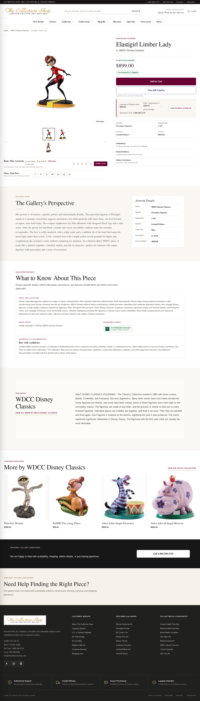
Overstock (146, 21)
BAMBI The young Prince (67, 523)
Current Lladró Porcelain (169, 624)
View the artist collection (182, 468)
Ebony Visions (121, 641)
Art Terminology (78, 637)
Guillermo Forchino (123, 645)
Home (6, 31)
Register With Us (78, 645)
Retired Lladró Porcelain (169, 628)
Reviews (117, 21)
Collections (84, 21)
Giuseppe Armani (123, 628)
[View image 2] (49, 148)
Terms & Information (155, 695)
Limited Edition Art (123, 649)
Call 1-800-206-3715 (163, 554)
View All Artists (122, 654)
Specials (131, 21)
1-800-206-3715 (153, 2)
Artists (52, 21)
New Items (38, 21)
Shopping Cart (77, 654)
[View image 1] (49, 134)
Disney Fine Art (122, 637)
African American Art (124, 624)
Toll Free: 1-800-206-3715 (14, 648)
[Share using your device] (63, 174)
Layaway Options (79, 628)
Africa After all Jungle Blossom (166, 523)
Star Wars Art (165, 637)
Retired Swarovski (167, 641)
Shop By (102, 21)
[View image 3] (62, 134)
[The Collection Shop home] (28, 11)
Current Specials (166, 649)
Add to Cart (156, 81)
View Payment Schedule (180, 108)
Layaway (180, 2)
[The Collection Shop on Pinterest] (21, 663)
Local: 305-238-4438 (12, 652)
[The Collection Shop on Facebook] (7, 663)
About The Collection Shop (82, 624)
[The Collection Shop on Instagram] (14, 663)
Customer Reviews (79, 649)
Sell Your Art (168, 2)
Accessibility (77, 641)
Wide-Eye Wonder (13, 523)
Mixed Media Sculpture (169, 632)
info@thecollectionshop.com (15, 656)
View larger (100, 121)
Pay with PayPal (156, 90)
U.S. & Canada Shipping (81, 632)
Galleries (66, 21)
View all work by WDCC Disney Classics (36, 413)
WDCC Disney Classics (20, 31)
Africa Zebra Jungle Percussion (118, 523)
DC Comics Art (122, 632)
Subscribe (191, 2)
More (159, 21)
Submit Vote (101, 163)
